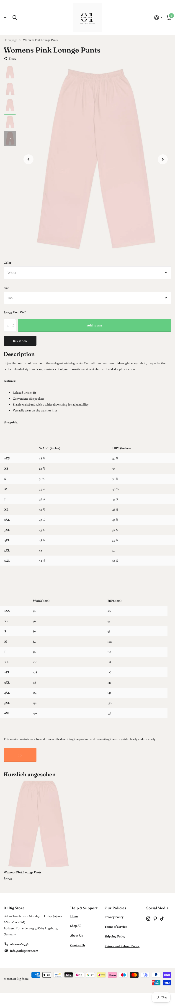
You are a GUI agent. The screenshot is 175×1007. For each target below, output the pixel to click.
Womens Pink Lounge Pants (22, 872)
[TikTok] (162, 919)
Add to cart (94, 325)
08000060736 (19, 944)
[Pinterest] (155, 919)
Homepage (10, 40)
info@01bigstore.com (24, 951)
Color (7, 263)
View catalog (6, 18)
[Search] (15, 18)
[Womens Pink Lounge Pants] (38, 824)
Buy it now (20, 341)
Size (6, 288)
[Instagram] (148, 919)
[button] (28, 159)
